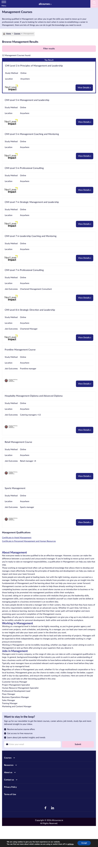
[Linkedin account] (52, 807)
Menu (4, 6)
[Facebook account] (45, 807)
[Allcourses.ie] (45, 4)
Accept (84, 843)
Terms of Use (10, 794)
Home (8, 34)
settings (70, 844)
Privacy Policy (10, 787)
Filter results (49, 49)
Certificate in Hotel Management (16, 538)
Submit (78, 744)
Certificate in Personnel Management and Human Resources (29, 541)
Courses (17, 34)
